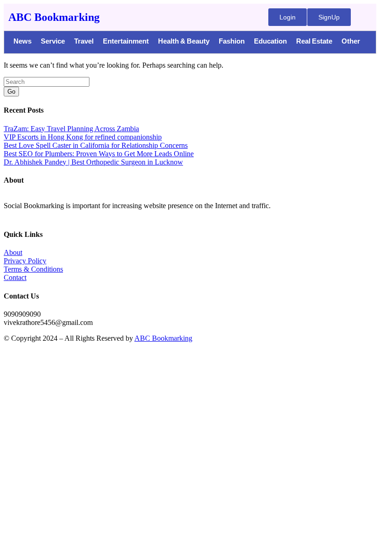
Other (351, 42)
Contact (15, 277)
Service (53, 42)
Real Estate (314, 42)
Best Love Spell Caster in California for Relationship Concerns (96, 145)
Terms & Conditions (33, 269)
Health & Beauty (183, 42)
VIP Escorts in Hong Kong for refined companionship (83, 137)
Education (270, 42)
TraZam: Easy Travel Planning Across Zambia (71, 129)
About (13, 252)
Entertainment (126, 42)
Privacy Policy (25, 261)
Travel (84, 42)
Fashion (232, 42)
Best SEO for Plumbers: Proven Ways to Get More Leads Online (99, 154)
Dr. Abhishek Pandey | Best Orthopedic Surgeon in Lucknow (93, 162)
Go (11, 91)
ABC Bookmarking (54, 17)
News (22, 42)
